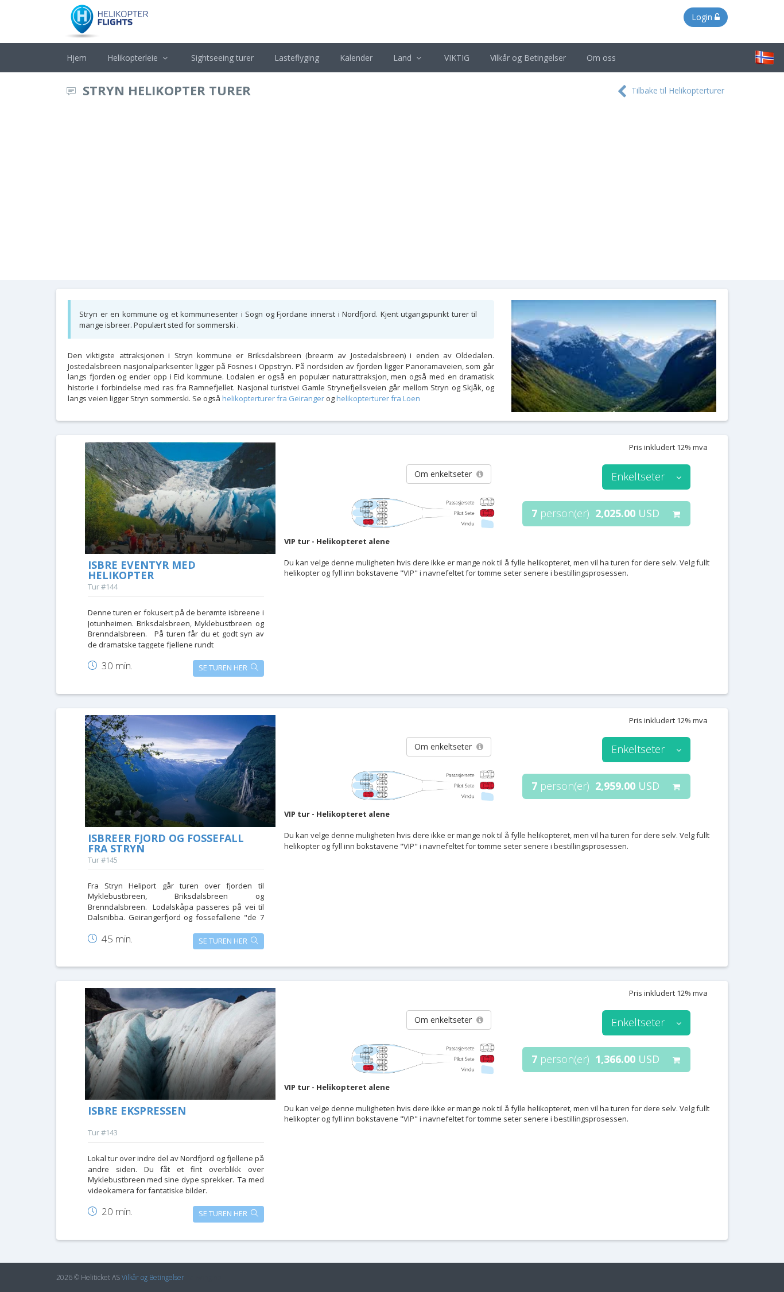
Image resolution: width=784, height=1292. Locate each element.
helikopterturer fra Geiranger (273, 398)
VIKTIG (456, 57)
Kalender (356, 57)
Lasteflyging (296, 57)
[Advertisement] (392, 194)
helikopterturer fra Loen (378, 398)
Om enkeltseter (445, 473)
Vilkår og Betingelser (528, 57)
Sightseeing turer (222, 57)
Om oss (601, 57)
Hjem (77, 57)
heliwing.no (203, 1277)
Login (703, 16)
